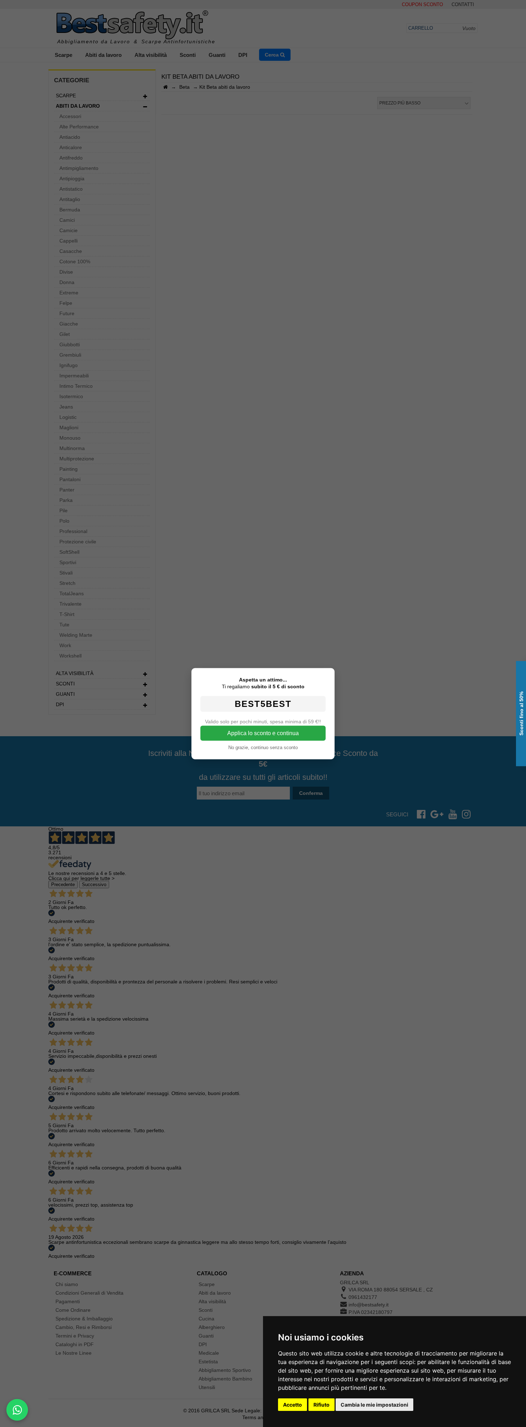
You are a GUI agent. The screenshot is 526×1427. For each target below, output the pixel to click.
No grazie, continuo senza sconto (263, 747)
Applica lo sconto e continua (263, 733)
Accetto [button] (292, 1405)
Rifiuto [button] (321, 1405)
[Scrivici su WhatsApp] (17, 1410)
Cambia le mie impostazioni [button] (374, 1405)
